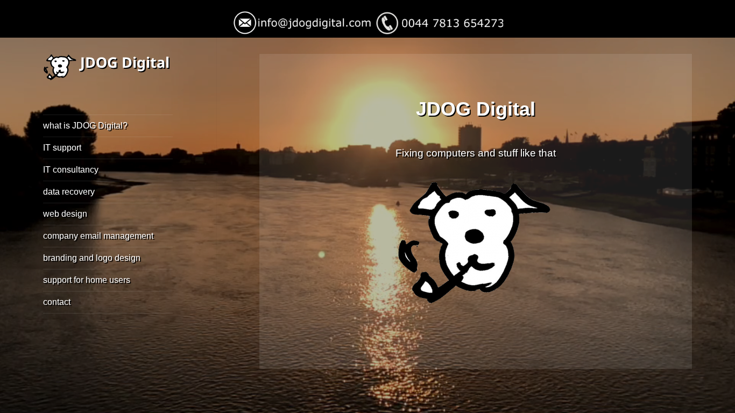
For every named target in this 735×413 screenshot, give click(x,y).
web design (65, 213)
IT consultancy (70, 169)
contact (56, 302)
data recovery (69, 191)
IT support (62, 147)
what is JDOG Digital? (85, 125)
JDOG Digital (124, 62)
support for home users (86, 279)
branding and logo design (91, 257)
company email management (98, 235)
